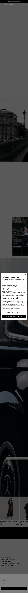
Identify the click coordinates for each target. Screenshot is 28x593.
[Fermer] (25, 274)
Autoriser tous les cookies (14, 316)
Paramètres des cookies (14, 312)
